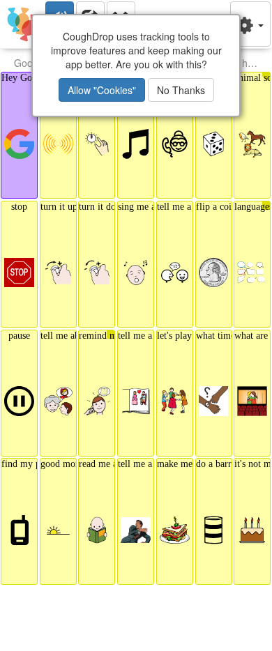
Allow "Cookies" (102, 90)
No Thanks (181, 90)
